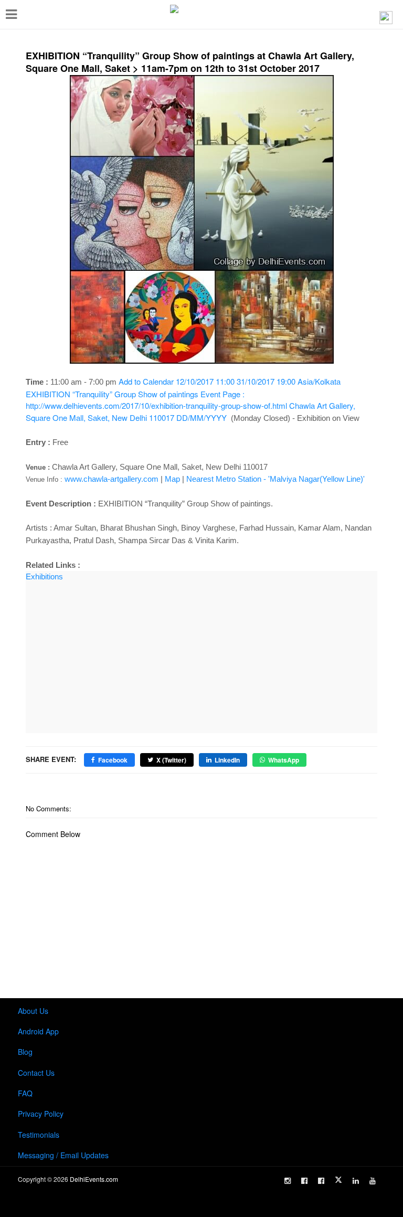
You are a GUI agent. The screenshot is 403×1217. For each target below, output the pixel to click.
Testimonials (38, 1134)
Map (172, 478)
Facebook (113, 760)
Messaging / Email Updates (63, 1155)
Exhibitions (44, 576)
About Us (33, 1011)
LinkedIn (227, 760)
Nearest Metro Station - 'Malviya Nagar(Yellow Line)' (275, 478)
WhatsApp (283, 760)
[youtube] (372, 1181)
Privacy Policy (40, 1113)
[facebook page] (304, 1181)
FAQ (25, 1093)
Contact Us (36, 1072)
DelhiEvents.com (94, 1178)
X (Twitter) (171, 760)
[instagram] (287, 1181)
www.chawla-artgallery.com (111, 478)
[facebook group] (321, 1181)
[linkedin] (356, 1181)
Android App (38, 1031)
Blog (25, 1051)
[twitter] (338, 1179)
